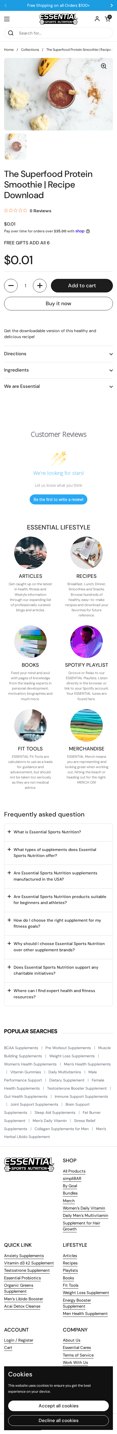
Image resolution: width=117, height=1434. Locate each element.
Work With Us (75, 1362)
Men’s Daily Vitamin (50, 1120)
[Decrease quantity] (11, 285)
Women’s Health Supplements (31, 1064)
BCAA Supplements (21, 1047)
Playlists (70, 1270)
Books (68, 1278)
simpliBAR (72, 1178)
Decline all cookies (59, 1420)
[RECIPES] (86, 553)
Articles (70, 1255)
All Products (74, 1171)
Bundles (70, 1193)
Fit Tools (70, 1285)
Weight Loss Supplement (86, 1292)
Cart (8, 1347)
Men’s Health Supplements (87, 1064)
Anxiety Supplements (24, 1255)
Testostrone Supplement (27, 1270)
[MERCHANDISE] (86, 725)
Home (9, 49)
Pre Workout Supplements (68, 1047)
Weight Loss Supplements (72, 1055)
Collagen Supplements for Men (62, 1128)
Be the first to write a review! (58, 499)
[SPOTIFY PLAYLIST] (86, 641)
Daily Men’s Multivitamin (85, 1215)
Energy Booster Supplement (77, 1303)
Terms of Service (78, 1355)
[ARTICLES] (30, 553)
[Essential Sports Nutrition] (58, 19)
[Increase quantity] (40, 285)
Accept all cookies (59, 1406)
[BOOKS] (30, 641)
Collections (30, 49)
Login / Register (18, 1340)
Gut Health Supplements (26, 1096)
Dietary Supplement (67, 1080)
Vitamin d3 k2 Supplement (29, 1263)
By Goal (70, 1186)
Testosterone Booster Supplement (77, 1088)
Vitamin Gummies (26, 1072)
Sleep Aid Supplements (55, 1112)
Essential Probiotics (22, 1278)
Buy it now (58, 303)
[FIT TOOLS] (30, 725)
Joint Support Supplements (34, 1104)
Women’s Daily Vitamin (84, 1208)
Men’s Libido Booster (23, 1299)
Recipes (70, 1263)
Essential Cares (77, 1347)
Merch (69, 1201)
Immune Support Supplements (81, 1096)
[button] (107, 19)
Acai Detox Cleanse (22, 1306)
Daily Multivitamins (65, 1072)
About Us (71, 1340)
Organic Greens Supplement (18, 1288)
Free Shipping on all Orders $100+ (58, 6)
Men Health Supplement (85, 1313)
